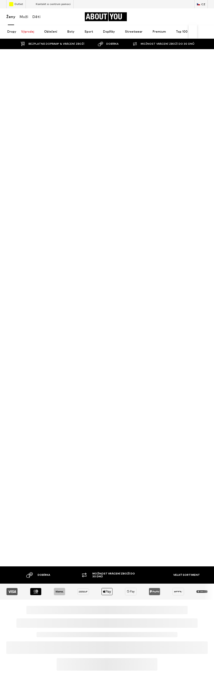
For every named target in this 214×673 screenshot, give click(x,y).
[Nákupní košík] (204, 17)
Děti (36, 16)
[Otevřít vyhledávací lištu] (202, 32)
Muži (24, 16)
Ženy (10, 16)
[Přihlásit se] (172, 17)
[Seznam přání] (194, 17)
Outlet (18, 3)
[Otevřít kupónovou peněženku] (161, 17)
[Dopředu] (193, 32)
